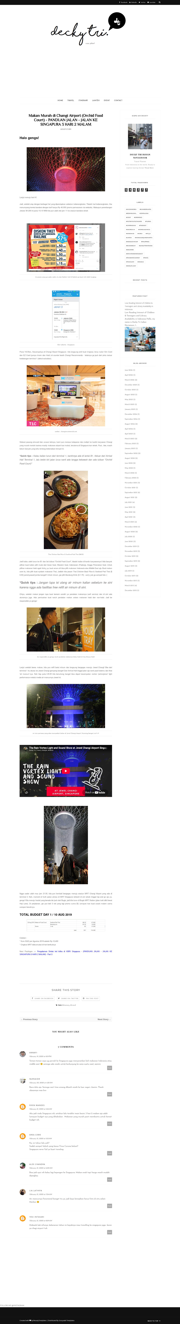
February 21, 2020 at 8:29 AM (40, 1221)
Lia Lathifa (35, 1190)
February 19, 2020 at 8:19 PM (40, 1056)
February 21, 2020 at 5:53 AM (40, 1139)
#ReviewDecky (131, 245)
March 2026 (129, 380)
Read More (149, 168)
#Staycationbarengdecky (134, 253)
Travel (70, 100)
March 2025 (129, 404)
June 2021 (128, 507)
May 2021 (128, 512)
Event (107, 100)
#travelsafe (130, 262)
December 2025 (131, 385)
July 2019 (128, 571)
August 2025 (130, 395)
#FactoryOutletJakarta (134, 221)
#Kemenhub (130, 233)
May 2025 (129, 399)
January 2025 (130, 409)
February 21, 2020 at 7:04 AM (40, 1194)
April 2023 (129, 434)
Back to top (153, 1321)
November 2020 (131, 527)
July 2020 (128, 537)
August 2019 (129, 566)
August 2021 (129, 497)
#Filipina (148, 221)
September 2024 (131, 419)
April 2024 (129, 429)
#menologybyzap (132, 241)
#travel (73, 1005)
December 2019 (131, 546)
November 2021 (131, 483)
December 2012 (131, 590)
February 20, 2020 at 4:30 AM (40, 1083)
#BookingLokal (131, 213)
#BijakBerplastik (145, 209)
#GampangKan (131, 225)
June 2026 (129, 370)
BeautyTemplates (40, 1320)
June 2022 (129, 463)
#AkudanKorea (131, 209)
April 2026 (129, 375)
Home (60, 100)
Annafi (33, 1052)
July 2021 (128, 502)
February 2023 (130, 444)
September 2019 (131, 561)
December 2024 (131, 414)
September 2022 (131, 453)
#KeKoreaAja (130, 229)
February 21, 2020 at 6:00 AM (40, 1168)
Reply (109, 1068)
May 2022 (129, 468)
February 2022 (130, 478)
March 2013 (129, 586)
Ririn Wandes (37, 1105)
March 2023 (129, 439)
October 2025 (130, 390)
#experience (138, 217)
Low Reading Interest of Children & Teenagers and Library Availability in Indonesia (139, 306)
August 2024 (130, 424)
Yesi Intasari (36, 1217)
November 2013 (131, 581)
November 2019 (131, 551)
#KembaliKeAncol (144, 229)
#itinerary (66, 1005)
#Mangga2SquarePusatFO (143, 237)
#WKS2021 (141, 262)
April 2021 (128, 517)
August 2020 (130, 532)
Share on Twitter (69, 998)
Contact (118, 100)
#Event (128, 217)
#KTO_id (148, 233)
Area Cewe (35, 1135)
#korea (140, 233)
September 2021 (131, 493)
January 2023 (130, 448)
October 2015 (130, 576)
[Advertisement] (90, 79)
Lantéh (96, 100)
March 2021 (129, 522)
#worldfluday (131, 266)
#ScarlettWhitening (145, 245)
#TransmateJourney (133, 258)
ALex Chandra (37, 1164)
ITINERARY (83, 100)
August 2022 (130, 458)
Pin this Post (92, 998)
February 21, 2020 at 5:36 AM (40, 1109)
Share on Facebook (44, 998)
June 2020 (129, 541)
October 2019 (130, 556)
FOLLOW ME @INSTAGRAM (12, 1305)
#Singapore (130, 249)
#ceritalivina (144, 213)
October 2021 (130, 488)
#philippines (145, 241)
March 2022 (129, 473)
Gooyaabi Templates (66, 1320)
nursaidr (34, 1079)
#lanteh (129, 237)
